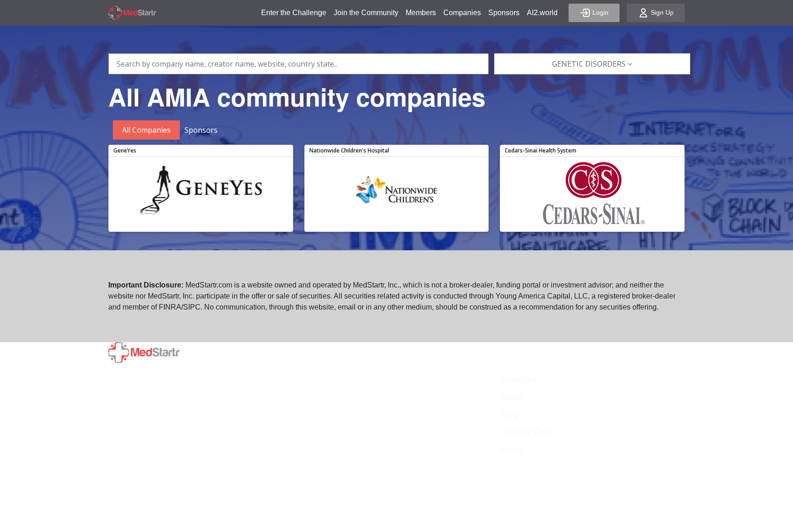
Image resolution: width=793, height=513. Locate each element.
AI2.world (542, 13)
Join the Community (366, 13)
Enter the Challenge (293, 13)
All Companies (146, 130)
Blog (509, 414)
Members (421, 13)
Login (600, 12)
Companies (462, 13)
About (512, 449)
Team (511, 397)
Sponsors (503, 13)
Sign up (661, 12)
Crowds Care (526, 432)
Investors (518, 379)
